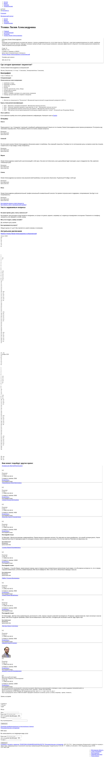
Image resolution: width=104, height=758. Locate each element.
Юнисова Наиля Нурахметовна (11, 517)
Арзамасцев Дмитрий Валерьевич (12, 465)
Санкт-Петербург (96, 751)
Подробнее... (6, 480)
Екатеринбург (95, 753)
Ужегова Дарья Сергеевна (10, 626)
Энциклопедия (8, 6)
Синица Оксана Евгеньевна (10, 500)
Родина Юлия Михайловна (10, 595)
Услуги (6, 2)
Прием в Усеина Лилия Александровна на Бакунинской (19, 233)
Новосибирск (95, 756)
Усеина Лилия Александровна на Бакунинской (16, 54)
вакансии (16, 744)
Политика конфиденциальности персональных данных (17, 726)
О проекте (4, 744)
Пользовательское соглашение (10, 728)
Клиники (6, 5)
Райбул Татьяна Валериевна (10, 578)
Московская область (97, 750)
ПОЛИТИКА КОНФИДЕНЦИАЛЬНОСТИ (32, 744)
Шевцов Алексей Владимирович (12, 671)
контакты (10, 744)
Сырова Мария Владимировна (11, 547)
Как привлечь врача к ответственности (12, 203)
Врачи (6, 3)
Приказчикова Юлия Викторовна (12, 483)
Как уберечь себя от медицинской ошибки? (13, 205)
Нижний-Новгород (96, 754)
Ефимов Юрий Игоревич (9, 643)
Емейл (55, 115)
